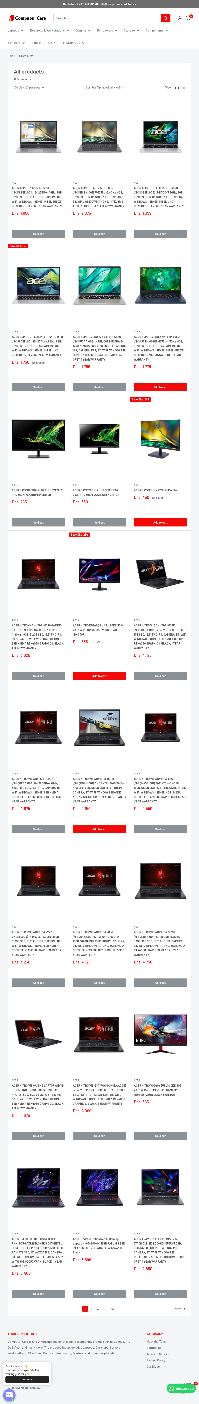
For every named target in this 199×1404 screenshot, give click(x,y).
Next (178, 1309)
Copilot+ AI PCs (41, 42)
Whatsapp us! (184, 1388)
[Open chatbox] (9, 1395)
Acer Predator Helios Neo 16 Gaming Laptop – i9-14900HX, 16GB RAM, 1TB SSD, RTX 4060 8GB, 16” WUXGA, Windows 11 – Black (99, 1245)
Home (11, 56)
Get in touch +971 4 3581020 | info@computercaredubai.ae (99, 4)
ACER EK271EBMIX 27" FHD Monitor (156, 490)
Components (155, 30)
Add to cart (160, 387)
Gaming (81, 30)
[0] (188, 18)
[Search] (165, 18)
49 (112, 1308)
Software (14, 42)
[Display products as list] (183, 87)
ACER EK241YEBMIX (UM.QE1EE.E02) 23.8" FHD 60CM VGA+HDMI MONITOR (96, 492)
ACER (15, 182)
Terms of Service (158, 1354)
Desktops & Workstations (47, 30)
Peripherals (105, 30)
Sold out (38, 234)
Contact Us (154, 1347)
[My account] (180, 18)
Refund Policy (156, 1360)
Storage (129, 30)
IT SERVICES (71, 42)
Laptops (13, 30)
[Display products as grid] (177, 87)
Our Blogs (153, 1366)
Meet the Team (157, 1341)
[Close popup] (48, 1365)
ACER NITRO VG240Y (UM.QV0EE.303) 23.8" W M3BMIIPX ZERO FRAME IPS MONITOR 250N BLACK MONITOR (158, 1090)
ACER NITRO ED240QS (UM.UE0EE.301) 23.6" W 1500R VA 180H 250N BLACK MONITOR (98, 630)
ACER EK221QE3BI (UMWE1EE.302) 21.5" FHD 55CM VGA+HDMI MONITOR (37, 492)
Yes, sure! (27, 1379)
